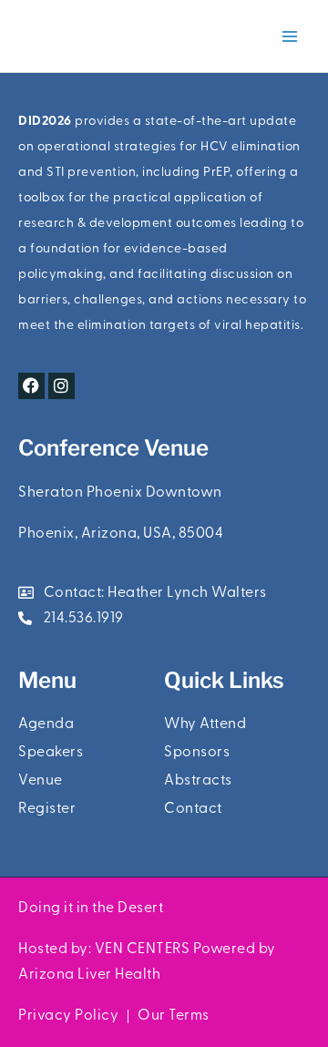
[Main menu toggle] (290, 36)
